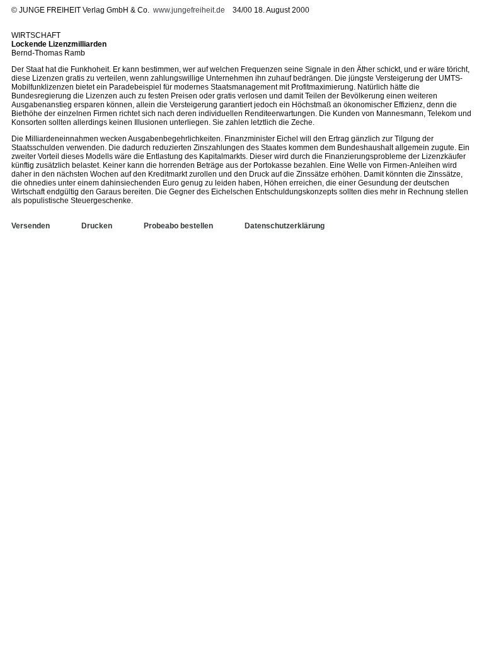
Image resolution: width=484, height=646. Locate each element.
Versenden (30, 225)
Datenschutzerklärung (285, 225)
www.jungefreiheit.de (189, 10)
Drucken (96, 225)
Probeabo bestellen (178, 225)
